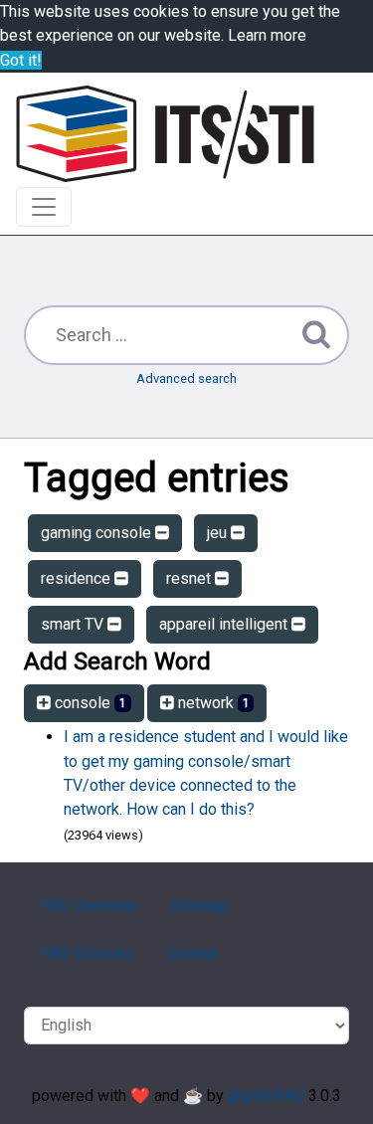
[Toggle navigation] (44, 207)
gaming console (98, 532)
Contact (192, 953)
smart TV (74, 624)
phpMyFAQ (266, 1095)
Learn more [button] (267, 35)
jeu (219, 532)
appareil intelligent (225, 624)
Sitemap (199, 905)
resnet (190, 578)
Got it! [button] (21, 60)
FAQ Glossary (87, 953)
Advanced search (186, 378)
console (88, 702)
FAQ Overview (89, 905)
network (212, 702)
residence (77, 578)
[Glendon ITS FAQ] (165, 134)
